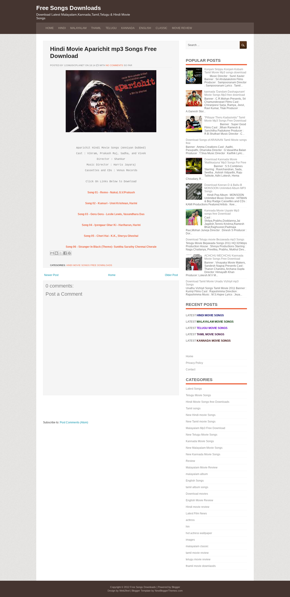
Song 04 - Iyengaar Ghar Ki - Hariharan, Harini (111, 225)
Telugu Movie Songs (198, 395)
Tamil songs (193, 408)
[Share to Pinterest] (69, 253)
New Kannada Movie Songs (203, 454)
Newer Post (51, 275)
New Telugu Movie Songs (201, 434)
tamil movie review (197, 552)
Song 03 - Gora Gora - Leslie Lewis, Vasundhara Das (111, 214)
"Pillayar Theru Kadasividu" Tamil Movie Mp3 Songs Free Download (225, 119)
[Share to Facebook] (65, 253)
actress (190, 520)
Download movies (197, 493)
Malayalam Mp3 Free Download (205, 428)
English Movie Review (199, 500)
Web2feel (124, 590)
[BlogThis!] (56, 253)
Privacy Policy (194, 362)
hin (188, 526)
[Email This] (52, 253)
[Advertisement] (125, 410)
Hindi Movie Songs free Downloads (89, 265)
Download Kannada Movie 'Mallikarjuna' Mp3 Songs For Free (225, 161)
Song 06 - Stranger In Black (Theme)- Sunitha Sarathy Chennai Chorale (111, 246)
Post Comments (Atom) (74, 422)
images (190, 539)
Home (50, 28)
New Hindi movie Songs (200, 415)
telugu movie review (198, 559)
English (145, 28)
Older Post (171, 275)
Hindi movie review (197, 506)
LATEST (206, 328)
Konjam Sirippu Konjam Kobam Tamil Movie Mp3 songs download (225, 71)
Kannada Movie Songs (200, 441)
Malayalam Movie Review (202, 467)
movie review (182, 28)
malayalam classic (197, 546)
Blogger (176, 587)
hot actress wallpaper (199, 533)
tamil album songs (197, 487)
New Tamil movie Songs (200, 421)
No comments (114, 65)
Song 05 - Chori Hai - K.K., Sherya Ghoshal (111, 235)
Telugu (111, 28)
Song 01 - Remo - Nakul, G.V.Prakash (111, 192)
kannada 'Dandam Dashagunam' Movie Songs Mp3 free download (224, 93)
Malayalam (78, 28)
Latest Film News (196, 513)
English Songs (195, 480)
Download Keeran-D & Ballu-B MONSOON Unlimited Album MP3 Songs (225, 188)
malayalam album (197, 474)
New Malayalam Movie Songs (204, 447)
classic (161, 28)
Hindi (62, 28)
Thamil (96, 28)
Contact (190, 369)
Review (190, 461)
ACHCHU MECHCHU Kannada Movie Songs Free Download (223, 257)
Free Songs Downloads (68, 8)
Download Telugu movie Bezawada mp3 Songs (215, 239)
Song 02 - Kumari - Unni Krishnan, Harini (111, 203)
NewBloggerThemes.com (169, 590)
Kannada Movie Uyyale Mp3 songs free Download (221, 212)
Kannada (128, 28)
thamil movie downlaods (201, 566)
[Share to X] (60, 253)
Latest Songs (194, 388)
